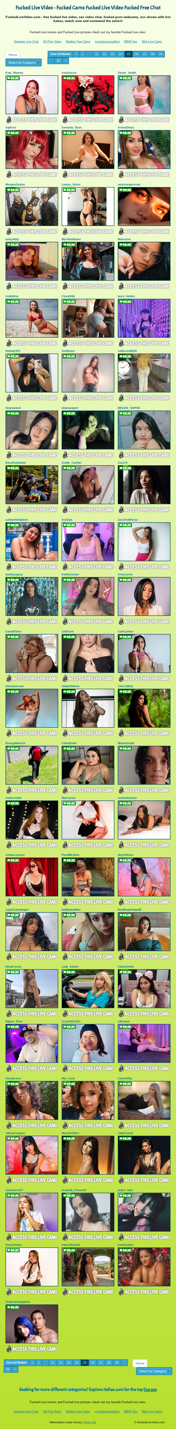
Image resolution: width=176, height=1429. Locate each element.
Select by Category (22, 62)
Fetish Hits (89, 1422)
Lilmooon (124, 1021)
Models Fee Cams (78, 41)
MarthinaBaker (71, 239)
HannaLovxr (14, 1078)
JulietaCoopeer (15, 1133)
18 (152, 54)
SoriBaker (68, 351)
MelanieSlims (70, 1133)
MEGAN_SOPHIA (129, 408)
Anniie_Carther (72, 462)
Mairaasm (124, 239)
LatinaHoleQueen (17, 519)
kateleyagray (14, 574)
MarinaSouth (126, 743)
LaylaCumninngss (17, 909)
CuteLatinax (126, 631)
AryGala (67, 519)
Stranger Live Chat (26, 41)
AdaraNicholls (71, 1245)
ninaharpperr (70, 408)
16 (136, 54)
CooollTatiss (14, 631)
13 (112, 54)
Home (12, 55)
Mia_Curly (68, 1078)
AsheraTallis (14, 798)
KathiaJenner (70, 574)
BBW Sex (130, 41)
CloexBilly (68, 296)
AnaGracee (69, 72)
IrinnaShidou (14, 1245)
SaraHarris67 (14, 1190)
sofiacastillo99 (127, 351)
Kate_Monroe (14, 72)
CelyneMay (125, 1078)
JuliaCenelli (125, 1133)
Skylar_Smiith (127, 72)
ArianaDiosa (126, 127)
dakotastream (15, 686)
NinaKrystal (13, 966)
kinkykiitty (12, 239)
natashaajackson (129, 184)
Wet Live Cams (152, 41)
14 (120, 54)
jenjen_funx (125, 1190)
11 (96, 54)
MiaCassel (68, 798)
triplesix (11, 127)
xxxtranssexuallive (107, 41)
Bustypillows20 (15, 743)
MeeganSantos (15, 184)
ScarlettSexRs (71, 1021)
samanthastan (127, 798)
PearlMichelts (71, 855)
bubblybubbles (71, 909)
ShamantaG (13, 408)
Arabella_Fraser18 (74, 1190)
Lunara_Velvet (71, 184)
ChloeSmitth (126, 966)
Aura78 (122, 462)
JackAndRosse (128, 519)
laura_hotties (126, 296)
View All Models (60, 54)
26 (58, 60)
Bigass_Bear (14, 1021)
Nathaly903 (13, 351)
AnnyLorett (125, 574)
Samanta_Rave (72, 127)
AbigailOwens (71, 686)
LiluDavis (68, 631)
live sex (150, 1389)
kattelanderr (126, 1245)
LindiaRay (12, 296)
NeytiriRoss (125, 855)
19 (160, 54)
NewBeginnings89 (129, 909)
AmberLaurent (15, 855)
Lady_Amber (70, 966)
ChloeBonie (69, 743)
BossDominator (16, 462)
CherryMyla (125, 686)
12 (104, 54)
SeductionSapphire (18, 1302)
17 (144, 54)
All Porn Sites (52, 41)
